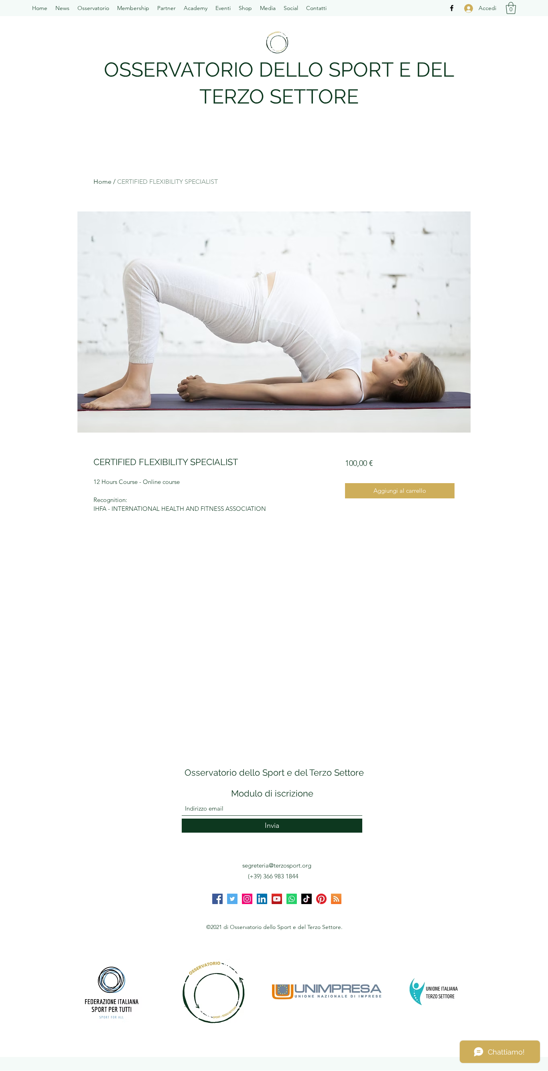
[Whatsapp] (291, 899)
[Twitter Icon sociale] (232, 899)
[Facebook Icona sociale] (217, 899)
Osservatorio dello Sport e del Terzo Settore (274, 772)
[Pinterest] (321, 899)
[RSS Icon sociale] (336, 899)
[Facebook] (452, 8)
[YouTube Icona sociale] (277, 899)
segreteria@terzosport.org (276, 865)
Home (102, 181)
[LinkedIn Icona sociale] (262, 899)
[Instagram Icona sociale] (247, 899)
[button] (93, 8)
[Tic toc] (306, 899)
